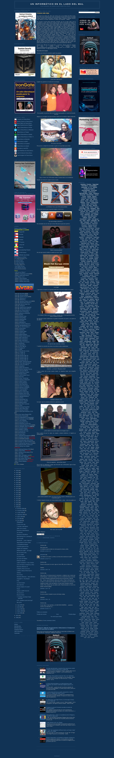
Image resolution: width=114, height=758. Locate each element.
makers (96, 305)
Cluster (20, 405)
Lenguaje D (91, 578)
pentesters (87, 312)
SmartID (97, 408)
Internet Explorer (90, 228)
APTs (91, 466)
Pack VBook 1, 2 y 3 (19, 276)
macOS (82, 312)
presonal (96, 631)
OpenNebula (96, 590)
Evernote (89, 516)
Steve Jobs (82, 374)
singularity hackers (90, 302)
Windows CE (92, 534)
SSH (98, 343)
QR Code (96, 444)
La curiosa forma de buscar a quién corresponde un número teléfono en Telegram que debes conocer (59, 692)
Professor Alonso (20, 261)
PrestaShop (91, 460)
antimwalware (81, 537)
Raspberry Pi (22, 348)
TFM (89, 503)
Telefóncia (87, 604)
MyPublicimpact (18, 627)
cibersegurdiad (96, 537)
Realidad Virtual (82, 386)
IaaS (81, 521)
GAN (96, 361)
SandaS (97, 445)
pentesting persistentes (93, 543)
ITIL (84, 572)
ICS (91, 406)
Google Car (81, 471)
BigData (90, 226)
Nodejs (86, 459)
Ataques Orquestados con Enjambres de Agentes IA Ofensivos (60, 737)
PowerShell (84, 226)
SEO (86, 314)
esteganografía (88, 296)
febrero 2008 (20, 611)
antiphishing (95, 352)
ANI (83, 548)
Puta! (18, 580)
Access (94, 466)
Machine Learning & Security (25, 369)
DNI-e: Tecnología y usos (24, 455)
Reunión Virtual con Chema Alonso (25, 121)
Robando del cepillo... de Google (24, 550)
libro (96, 246)
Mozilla (96, 442)
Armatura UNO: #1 (24, 360)
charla (82, 303)
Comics (88, 202)
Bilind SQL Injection (87, 554)
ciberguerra (95, 269)
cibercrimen (82, 228)
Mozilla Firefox (93, 323)
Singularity (90, 501)
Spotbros (85, 602)
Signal (86, 501)
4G (81, 404)
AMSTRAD (93, 349)
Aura (92, 214)
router (98, 483)
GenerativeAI (83, 219)
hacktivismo (95, 311)
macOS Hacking (23, 390)
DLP (96, 404)
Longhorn (97, 522)
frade (82, 620)
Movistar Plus (92, 300)
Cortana (82, 454)
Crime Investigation (23, 388)
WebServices (83, 504)
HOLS (85, 492)
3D (96, 376)
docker (96, 278)
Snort (90, 601)
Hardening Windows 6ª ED (24, 449)
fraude (95, 226)
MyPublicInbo (95, 584)
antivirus (82, 338)
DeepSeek (86, 309)
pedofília (91, 628)
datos (81, 302)
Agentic (93, 293)
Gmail (94, 247)
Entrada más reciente (41, 614)
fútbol (96, 412)
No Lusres (94, 587)
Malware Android (23, 402)
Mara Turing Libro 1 (23, 340)
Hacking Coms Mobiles (24, 446)
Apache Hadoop (90, 436)
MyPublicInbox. (89, 586)
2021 (17, 480)
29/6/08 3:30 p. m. (45, 569)
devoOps (96, 539)
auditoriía (87, 613)
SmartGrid (81, 601)
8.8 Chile (20, 234)
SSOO (86, 531)
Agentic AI (96, 321)
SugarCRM (96, 602)
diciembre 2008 (20, 508)
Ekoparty (20, 239)
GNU (85, 406)
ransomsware (93, 483)
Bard (93, 324)
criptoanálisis (92, 338)
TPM (83, 604)
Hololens (80, 571)
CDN (93, 486)
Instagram (85, 300)
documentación (83, 311)
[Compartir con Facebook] (42, 534)
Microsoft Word (87, 442)
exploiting (91, 246)
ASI (92, 548)
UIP (84, 605)
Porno (92, 427)
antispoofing (96, 420)
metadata (91, 258)
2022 (17, 478)
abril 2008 (19, 607)
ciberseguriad (96, 613)
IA (91, 187)
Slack (94, 501)
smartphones (85, 484)
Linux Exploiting (22, 420)
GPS (85, 256)
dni (95, 480)
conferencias (91, 192)
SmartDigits (96, 599)
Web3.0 (97, 462)
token (91, 284)
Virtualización (83, 420)
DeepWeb (85, 377)
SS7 (82, 500)
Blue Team (96, 344)
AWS (82, 395)
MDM (81, 441)
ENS (98, 341)
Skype (87, 358)
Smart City (92, 408)
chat (97, 320)
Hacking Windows (23, 382)
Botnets (87, 290)
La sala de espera (21, 582)
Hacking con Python (23, 410)
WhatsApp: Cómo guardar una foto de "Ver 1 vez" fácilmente (60, 675)
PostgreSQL (85, 460)
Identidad (91, 201)
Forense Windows (23, 461)
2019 (17, 484)
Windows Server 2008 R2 (90, 536)
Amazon (91, 273)
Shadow (81, 501)
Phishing (82, 231)
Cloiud (90, 557)
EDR (92, 438)
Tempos (87, 207)
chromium (97, 506)
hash (92, 481)
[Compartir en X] (40, 534)
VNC (85, 534)
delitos (93, 433)
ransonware (87, 545)
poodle (92, 631)
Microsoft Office (89, 336)
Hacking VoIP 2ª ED (23, 431)
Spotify (88, 332)
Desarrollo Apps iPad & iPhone (26, 440)
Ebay (85, 516)
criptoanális (85, 614)
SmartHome (95, 285)
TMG (80, 604)
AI (88, 187)
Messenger (82, 362)
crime (93, 480)
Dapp (81, 489)
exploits (82, 279)
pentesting (84, 187)
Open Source (85, 240)
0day (86, 333)
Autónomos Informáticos (22, 534)
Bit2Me (82, 294)
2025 (17, 472)
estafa (95, 616)
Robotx (97, 595)
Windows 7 (82, 237)
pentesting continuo (90, 421)
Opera (90, 373)
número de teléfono (86, 483)
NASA (86, 587)
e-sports (88, 394)
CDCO (82, 438)
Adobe (85, 395)
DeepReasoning (83, 398)
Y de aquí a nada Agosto (22, 526)
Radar (86, 595)
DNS (91, 247)
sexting (83, 361)
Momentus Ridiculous (94, 350)
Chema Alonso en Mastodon (23, 139)
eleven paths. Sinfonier (86, 616)
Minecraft (82, 584)
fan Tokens (92, 282)
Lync (97, 580)
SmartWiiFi (86, 601)
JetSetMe (84, 577)
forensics (89, 324)
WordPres (91, 611)
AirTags (95, 512)
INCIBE (89, 519)
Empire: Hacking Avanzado (25, 361)
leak (82, 267)
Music (97, 406)
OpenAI (95, 261)
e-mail (96, 211)
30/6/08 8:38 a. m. (45, 599)
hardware (88, 231)
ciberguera (87, 507)
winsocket (92, 637)
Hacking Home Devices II (25, 302)
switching (86, 466)
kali (80, 266)
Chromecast (92, 515)
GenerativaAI (82, 566)
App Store (84, 389)
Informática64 (85, 330)
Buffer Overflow (86, 415)
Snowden (93, 601)
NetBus (90, 587)
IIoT (98, 571)
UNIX (83, 447)
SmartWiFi (82, 326)
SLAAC (86, 429)
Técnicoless (83, 278)
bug (81, 220)
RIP (83, 595)
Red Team (21, 376)
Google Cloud (86, 350)
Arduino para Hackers (24, 367)
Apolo (90, 513)
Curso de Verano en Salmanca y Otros (25, 564)
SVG (87, 598)
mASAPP (92, 448)
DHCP (97, 487)
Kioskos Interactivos (94, 439)
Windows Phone (90, 401)
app (81, 353)
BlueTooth (96, 273)
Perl (97, 459)
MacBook (86, 391)
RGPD (80, 595)
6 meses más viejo (21, 524)
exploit (91, 240)
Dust (84, 318)
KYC (80, 522)
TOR (92, 294)
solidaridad (92, 545)
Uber (92, 503)
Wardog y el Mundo (23, 429)
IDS (92, 398)
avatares (97, 401)
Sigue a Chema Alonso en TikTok (24, 127)
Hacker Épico (22, 434)
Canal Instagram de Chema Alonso (25, 155)
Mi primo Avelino (20, 594)
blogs (81, 249)
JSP (84, 457)
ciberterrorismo (83, 388)
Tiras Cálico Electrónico (25, 363)
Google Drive (87, 471)
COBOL (83, 515)
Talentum (92, 281)
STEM (84, 598)
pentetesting (83, 631)
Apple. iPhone (96, 551)
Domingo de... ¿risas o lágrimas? (24, 540)
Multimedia (87, 379)
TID (80, 299)
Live (87, 474)
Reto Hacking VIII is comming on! (24, 536)
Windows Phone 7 (91, 610)
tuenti (97, 338)
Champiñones (20, 522)
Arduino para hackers (24, 275)
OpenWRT (82, 592)
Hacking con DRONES (24, 387)
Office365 (95, 346)
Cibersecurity (95, 453)
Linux (96, 201)
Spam (84, 220)
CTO (91, 453)
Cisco (91, 415)
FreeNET (96, 516)
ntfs (88, 628)
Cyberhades (17, 633)
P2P (96, 324)
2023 (17, 476)
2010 (17, 502)
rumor (87, 634)
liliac (82, 543)
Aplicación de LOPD (23, 459)
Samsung (87, 418)
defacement (88, 433)
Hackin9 (84, 472)
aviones (83, 480)
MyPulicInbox (82, 587)
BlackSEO (93, 315)
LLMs (88, 208)
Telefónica (96, 193)
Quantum (87, 272)
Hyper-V (89, 492)
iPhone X (95, 542)
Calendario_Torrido (84, 317)
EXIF (82, 516)
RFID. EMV (94, 593)
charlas (89, 196)
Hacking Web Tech (23, 399)
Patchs (94, 459)
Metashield (81, 336)
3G (88, 333)
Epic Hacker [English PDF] (25, 414)
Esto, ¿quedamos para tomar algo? (25, 600)
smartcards (85, 512)
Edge (97, 371)
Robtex (97, 498)
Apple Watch (82, 468)
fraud (94, 540)
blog (96, 243)
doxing (80, 349)
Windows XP (89, 269)
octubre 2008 (20, 512)
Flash (93, 516)
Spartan (81, 602)
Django (96, 489)
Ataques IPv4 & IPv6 (24, 279)
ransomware (88, 306)
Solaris (97, 601)
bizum (89, 506)
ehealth (85, 382)
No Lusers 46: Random (22, 558)
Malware (94, 196)
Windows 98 (96, 608)
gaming (91, 275)
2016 (17, 490)
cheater (92, 506)
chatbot (95, 294)
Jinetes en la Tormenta (24, 342)
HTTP (81, 275)
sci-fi (97, 353)
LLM (91, 199)
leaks (89, 382)
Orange (96, 475)
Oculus (90, 589)
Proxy (90, 288)
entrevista (86, 376)
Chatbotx (85, 557)
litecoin (95, 465)
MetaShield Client (91, 441)
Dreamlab (20, 237)
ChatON (81, 557)
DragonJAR (21, 231)
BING (97, 241)
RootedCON (90, 477)
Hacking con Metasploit (24, 379)
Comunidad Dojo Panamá (24, 250)
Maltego (95, 474)
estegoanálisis (92, 376)
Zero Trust (92, 478)
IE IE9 (95, 240)
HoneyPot (87, 439)
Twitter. (97, 604)
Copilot (89, 438)
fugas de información (84, 287)
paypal (97, 433)
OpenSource (82, 332)
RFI (83, 408)
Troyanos (93, 276)
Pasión (18, 588)
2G (95, 435)
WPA (81, 478)
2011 (17, 500)
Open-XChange (86, 590)
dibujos (82, 296)
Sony (85, 462)
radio (96, 279)
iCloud (85, 448)
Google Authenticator (84, 356)
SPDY (92, 596)
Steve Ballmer (90, 602)
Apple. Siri (91, 551)
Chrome (96, 275)
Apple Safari (90, 389)
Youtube (82, 238)
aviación (96, 478)
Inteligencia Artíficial (90, 574)
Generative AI (83, 241)
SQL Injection (95, 219)
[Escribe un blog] (39, 534)
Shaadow (97, 500)
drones (84, 349)
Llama (96, 291)
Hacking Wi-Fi (22, 345)
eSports (92, 509)
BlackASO (86, 486)
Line (88, 522)
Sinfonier (90, 320)
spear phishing (83, 355)
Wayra (95, 267)
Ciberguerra (22, 305)
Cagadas (93, 468)
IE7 (95, 398)
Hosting (88, 472)
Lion (94, 406)
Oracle (81, 263)
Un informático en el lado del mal (57, 4)
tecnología (88, 361)
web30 (92, 435)
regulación (82, 435)
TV (89, 392)
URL (87, 605)
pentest (83, 199)
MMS (86, 581)
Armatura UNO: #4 (24, 355)
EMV (98, 469)
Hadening (92, 569)
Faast (80, 273)
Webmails (83, 324)
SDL (95, 530)
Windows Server (84, 234)
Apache (88, 244)
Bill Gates (95, 423)
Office (84, 281)
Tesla (80, 447)
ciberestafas (90, 278)
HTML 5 (97, 456)
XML (82, 463)
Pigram (80, 460)
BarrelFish (81, 554)
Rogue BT (86, 530)
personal (82, 211)
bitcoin (91, 234)
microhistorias (95, 270)
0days (94, 414)
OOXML (90, 285)
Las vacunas (20, 532)
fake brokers (90, 540)
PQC (94, 362)
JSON (94, 472)
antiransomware (88, 364)
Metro (97, 583)
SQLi (86, 320)
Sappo (90, 429)
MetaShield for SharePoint (85, 583)
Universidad (82, 208)
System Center (84, 503)
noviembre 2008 (21, 510)
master (96, 403)
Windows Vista (87, 232)
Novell (88, 427)
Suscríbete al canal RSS (22, 148)
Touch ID (96, 533)
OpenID (91, 590)
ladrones (91, 465)
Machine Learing (95, 581)
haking (98, 540)
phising (80, 512)
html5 (92, 394)
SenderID (87, 408)
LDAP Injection (84, 288)
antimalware (91, 255)
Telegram (86, 275)
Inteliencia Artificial (82, 574)
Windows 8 (85, 266)
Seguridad (96, 368)
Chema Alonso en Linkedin (23, 146)
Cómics (82, 213)
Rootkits (86, 400)
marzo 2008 (20, 609)
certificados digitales (87, 359)
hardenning (82, 623)
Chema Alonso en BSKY (22, 141)
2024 (17, 474)
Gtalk (82, 492)
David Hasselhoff (91, 371)
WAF (96, 392)
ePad (98, 614)
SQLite (91, 368)
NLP (91, 525)
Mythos (88, 444)
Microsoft (84, 216)
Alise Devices (85, 513)
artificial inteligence (83, 506)
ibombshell (92, 403)
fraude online (92, 266)
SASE (81, 596)
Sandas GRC (96, 460)
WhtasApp (91, 608)
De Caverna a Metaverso (24, 323)
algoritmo (93, 374)
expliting (86, 619)
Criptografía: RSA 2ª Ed (24, 426)
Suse (97, 501)
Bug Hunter (22, 293)
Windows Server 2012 (24, 437)
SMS (97, 252)
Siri (94, 320)
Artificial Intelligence (92, 198)
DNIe (97, 355)
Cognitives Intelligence (84, 426)
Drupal (97, 426)
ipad (86, 238)
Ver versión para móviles (56, 616)
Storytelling (21, 320)
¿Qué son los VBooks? (20, 272)
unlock (85, 637)
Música (95, 222)
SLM (92, 386)
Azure (97, 293)
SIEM (85, 596)
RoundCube (91, 530)
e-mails (82, 333)
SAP (80, 500)
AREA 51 (20, 247)
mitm (91, 222)
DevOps (86, 340)
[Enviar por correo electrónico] (37, 534)
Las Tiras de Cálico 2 (24, 326)
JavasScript (97, 575)
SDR (94, 477)
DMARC (86, 454)
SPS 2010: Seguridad (23, 456)
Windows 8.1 (85, 370)
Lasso (97, 472)
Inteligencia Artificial (89, 189)
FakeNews (95, 296)
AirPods (84, 436)
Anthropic (89, 451)
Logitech (86, 580)
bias (84, 344)
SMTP (83, 418)
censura (89, 432)
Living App (85, 273)
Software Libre (83, 255)
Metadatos (93, 208)
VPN (94, 309)
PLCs (80, 408)
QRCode (86, 498)
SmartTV (90, 267)
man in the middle (87, 510)
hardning (86, 623)
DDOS (80, 377)
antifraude (97, 447)
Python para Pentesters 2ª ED (26, 411)
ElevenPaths (90, 195)
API (94, 314)
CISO (98, 349)
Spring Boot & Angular (24, 372)
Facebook (87, 213)
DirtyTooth (83, 346)
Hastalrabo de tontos (94, 356)
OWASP (92, 379)
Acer (94, 548)
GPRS (96, 255)
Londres (90, 580)
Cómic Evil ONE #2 (24, 364)
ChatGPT (91, 211)
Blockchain (95, 223)
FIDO (81, 563)
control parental (83, 371)
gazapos (86, 622)
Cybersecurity (91, 329)
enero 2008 (19, 613)
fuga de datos (95, 249)
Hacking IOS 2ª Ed (23, 422)
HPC (81, 569)
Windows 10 (95, 250)
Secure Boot (92, 500)
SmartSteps (90, 531)
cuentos (89, 353)
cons (82, 253)
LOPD (87, 308)
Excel (91, 287)
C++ (98, 554)
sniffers (81, 341)
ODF (97, 302)
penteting (97, 510)
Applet (87, 468)
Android (83, 204)
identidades (96, 625)
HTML (82, 320)
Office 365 (87, 352)
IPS (92, 519)
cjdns (81, 539)
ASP (81, 436)
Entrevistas (87, 210)
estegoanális (84, 540)
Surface (81, 533)
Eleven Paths (93, 204)
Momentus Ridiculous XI (22, 566)
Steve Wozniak (92, 400)
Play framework (92, 527)
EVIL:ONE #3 (23, 346)
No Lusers (89, 205)
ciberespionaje (84, 246)
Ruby (94, 343)
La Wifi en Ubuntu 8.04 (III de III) (24, 570)
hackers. (91, 622)
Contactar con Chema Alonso (23, 119)
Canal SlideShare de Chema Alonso (25, 150)
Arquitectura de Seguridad (25, 307)
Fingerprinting (94, 202)
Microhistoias (96, 524)
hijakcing (90, 623)
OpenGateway (84, 347)
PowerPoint (81, 498)
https (86, 279)
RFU (97, 593)
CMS (87, 397)
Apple (87, 204)
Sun (91, 352)
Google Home (91, 367)
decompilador (91, 539)
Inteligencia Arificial (86, 521)
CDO (81, 309)
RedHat (88, 386)
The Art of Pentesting (24, 311)
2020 (17, 482)
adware (84, 299)
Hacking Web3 (22, 317)
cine (88, 299)
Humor (96, 195)
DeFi (98, 365)
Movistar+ (96, 297)
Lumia (95, 580)
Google (85, 192)
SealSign (81, 380)
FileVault (88, 563)
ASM (84, 404)
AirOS (97, 548)
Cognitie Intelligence (87, 469)
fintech (90, 619)
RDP (84, 358)
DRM (96, 515)
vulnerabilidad (96, 484)
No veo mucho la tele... (22, 552)
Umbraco (90, 605)
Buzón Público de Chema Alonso (24, 123)
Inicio (57, 614)
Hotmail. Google (86, 571)
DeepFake (92, 426)
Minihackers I (23, 299)
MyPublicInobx (83, 525)
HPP (80, 472)
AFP (89, 512)
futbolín (83, 622)
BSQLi (86, 365)
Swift (85, 533)
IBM (90, 317)
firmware (93, 619)
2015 (17, 492)
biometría (87, 282)
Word (97, 536)
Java (81, 281)
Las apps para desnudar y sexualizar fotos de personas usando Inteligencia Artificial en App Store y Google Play (60, 669)
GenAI (86, 201)
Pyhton (85, 477)
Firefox (87, 247)
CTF (86, 438)
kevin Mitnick (90, 388)
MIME (84, 581)
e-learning (87, 509)
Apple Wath (86, 551)
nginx (80, 483)
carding (84, 432)
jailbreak (82, 258)
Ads (80, 389)
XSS (89, 238)
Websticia (88, 374)
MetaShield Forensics (84, 475)
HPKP (94, 518)
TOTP (81, 305)
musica (93, 510)
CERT (80, 515)
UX (86, 447)
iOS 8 (98, 623)
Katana (88, 577)
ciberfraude (82, 507)
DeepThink (92, 489)
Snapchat (81, 462)
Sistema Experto (84, 599)
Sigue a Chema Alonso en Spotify (24, 134)
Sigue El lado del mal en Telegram (24, 125)
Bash (81, 453)
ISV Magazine (96, 519)
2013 (17, 496)
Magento (85, 441)
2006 (17, 617)
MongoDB (82, 459)
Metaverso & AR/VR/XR (24, 313)
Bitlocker (96, 436)
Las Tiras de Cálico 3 (24, 310)
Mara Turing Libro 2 (23, 339)
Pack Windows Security (20, 267)
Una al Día (21, 453)
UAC (83, 282)
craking (80, 614)
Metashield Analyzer (88, 495)
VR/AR (93, 317)
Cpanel (88, 487)
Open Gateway (92, 330)
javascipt (96, 481)
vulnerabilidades (87, 341)
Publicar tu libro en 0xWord (20, 228)
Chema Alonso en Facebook (23, 143)
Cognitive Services (92, 225)
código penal (85, 539)
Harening (96, 569)
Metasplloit (93, 583)
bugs (97, 231)
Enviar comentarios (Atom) (49, 620)
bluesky (92, 613)
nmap (80, 414)
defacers (92, 507)
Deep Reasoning (83, 367)
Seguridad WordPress (24, 396)
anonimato (88, 293)
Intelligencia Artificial (86, 575)
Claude (97, 282)
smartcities (89, 414)
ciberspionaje (83, 412)
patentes (84, 414)
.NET (81, 256)
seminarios (81, 451)
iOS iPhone (83, 625)
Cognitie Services (95, 557)
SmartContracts (95, 263)
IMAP (86, 519)
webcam (91, 318)
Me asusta (19, 602)
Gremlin (84, 427)
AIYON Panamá (22, 252)
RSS (87, 318)
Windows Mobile (82, 401)
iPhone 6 (81, 510)
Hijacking (92, 291)
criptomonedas (90, 235)
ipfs (98, 542)
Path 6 (81, 477)
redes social (83, 634)
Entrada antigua (72, 614)
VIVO (89, 447)
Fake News (82, 284)
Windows (82, 202)
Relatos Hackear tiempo (24, 335)
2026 (17, 470)
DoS (89, 398)
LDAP (87, 284)
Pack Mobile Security (20, 266)
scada (88, 349)
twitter (89, 219)
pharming (82, 545)
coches (97, 380)
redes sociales (94, 253)
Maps (92, 457)
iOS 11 (94, 623)
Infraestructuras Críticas (24, 394)
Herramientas (95, 232)
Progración (82, 593)
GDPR (87, 346)
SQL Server (87, 263)
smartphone (86, 291)
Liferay (95, 578)
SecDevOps (95, 373)
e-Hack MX (21, 244)
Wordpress (83, 260)
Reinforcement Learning (94, 528)
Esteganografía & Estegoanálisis (26, 417)
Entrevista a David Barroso (23, 530)
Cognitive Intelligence (86, 223)
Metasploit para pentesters (27, 435)
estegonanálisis (83, 481)
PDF (93, 288)
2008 (17, 506)
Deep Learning (86, 229)
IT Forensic (21, 242)
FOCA (91, 207)
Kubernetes (21, 329)
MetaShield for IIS (90, 524)
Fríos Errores (20, 574)
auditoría (85, 217)
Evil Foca (87, 294)
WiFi (93, 229)
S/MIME (86, 445)
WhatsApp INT (22, 322)
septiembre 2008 (21, 514)
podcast (85, 249)
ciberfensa (91, 537)
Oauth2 (82, 352)
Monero (95, 457)
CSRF (92, 361)
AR (85, 548)
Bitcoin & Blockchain (24, 391)
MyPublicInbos (83, 586)
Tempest (86, 380)
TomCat (92, 533)
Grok (98, 471)
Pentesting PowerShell (24, 406)
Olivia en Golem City (25, 304)
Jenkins (80, 577)
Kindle (92, 577)
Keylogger (84, 522)
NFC (91, 346)
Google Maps (82, 417)
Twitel (87, 326)
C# (89, 468)
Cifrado (81, 232)
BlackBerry (83, 424)
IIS (87, 256)
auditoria (86, 537)
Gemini (82, 250)
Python (90, 217)
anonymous (94, 411)
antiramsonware (82, 613)
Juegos (89, 241)
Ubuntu (92, 264)
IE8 (91, 472)
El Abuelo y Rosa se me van (23, 568)
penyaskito (42, 554)
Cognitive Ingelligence (93, 424)
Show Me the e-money (24, 351)
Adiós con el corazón (21, 528)
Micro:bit (94, 495)
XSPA (91, 420)
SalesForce (87, 500)
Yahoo (85, 329)
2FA (96, 235)
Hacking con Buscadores (24, 452)
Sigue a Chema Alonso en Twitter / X (25, 136)
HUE (97, 518)
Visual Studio (92, 380)
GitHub (84, 327)
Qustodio (84, 528)
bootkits (81, 448)
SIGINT (88, 596)
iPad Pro (87, 625)
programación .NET (84, 321)
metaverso (91, 279)
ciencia (81, 433)
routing (81, 484)
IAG (82, 457)
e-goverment (90, 305)
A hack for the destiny (24, 385)
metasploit (86, 222)
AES (85, 451)
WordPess (87, 611)
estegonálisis (83, 617)
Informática (88, 572)
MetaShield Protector (88, 297)
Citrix (97, 272)
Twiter (94, 604)
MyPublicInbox (17, 626)
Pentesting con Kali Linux (25, 423)
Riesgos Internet (23, 373)
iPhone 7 (90, 542)
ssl (84, 290)
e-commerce (95, 340)
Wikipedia (92, 447)
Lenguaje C (83, 474)
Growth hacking (87, 456)
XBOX (92, 332)
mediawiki (82, 628)
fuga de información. (87, 620)
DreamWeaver (89, 560)
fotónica (88, 481)
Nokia (94, 525)
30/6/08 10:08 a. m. (45, 608)
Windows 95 (85, 478)
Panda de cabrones (21, 560)
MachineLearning (82, 524)
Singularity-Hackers (18, 629)
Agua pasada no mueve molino (24, 542)
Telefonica (81, 430)
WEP (88, 534)
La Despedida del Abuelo (22, 544)
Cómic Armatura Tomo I (24, 375)
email (93, 412)
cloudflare (95, 260)
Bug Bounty (21, 343)
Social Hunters (22, 328)
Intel (94, 385)
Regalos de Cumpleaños (22, 548)
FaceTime (95, 454)
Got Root (21, 397)
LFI (97, 398)
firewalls (87, 465)
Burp (97, 513)
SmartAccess (90, 599)
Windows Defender (83, 610)
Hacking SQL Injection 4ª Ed (25, 443)
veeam (88, 637)
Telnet (91, 604)
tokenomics (82, 244)
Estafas (96, 214)
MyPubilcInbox (83, 444)
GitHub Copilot (89, 385)
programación (89, 237)
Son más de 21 (20, 592)
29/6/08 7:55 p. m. (45, 588)
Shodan (91, 256)
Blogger (94, 341)
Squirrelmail (95, 531)
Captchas (92, 333)
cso (84, 433)
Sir (98, 598)
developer (93, 272)
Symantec (88, 533)
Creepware (92, 487)
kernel (98, 359)
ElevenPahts (96, 389)
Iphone (82, 201)
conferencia (83, 270)
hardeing (95, 622)
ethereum (90, 311)
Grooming (82, 439)
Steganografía (96, 429)
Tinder (86, 430)
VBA (94, 605)
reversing (90, 314)
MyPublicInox (95, 586)
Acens (98, 466)
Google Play (89, 261)
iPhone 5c (86, 542)
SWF (90, 598)
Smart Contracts (92, 358)
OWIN (87, 589)
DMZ (96, 397)
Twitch (83, 534)
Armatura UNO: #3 (24, 357)
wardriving (88, 435)
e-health (81, 382)
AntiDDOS (90, 395)
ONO (98, 587)
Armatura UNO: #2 (24, 358)
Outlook (96, 379)
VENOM (97, 605)
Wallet (93, 430)
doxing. (95, 614)
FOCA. (84, 563)
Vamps (93, 462)
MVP (94, 377)
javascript (82, 269)
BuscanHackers (86, 453)
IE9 (81, 373)
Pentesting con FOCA (24, 419)
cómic (90, 309)
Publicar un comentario (42, 612)
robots (81, 290)
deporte (82, 403)
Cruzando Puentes (21, 556)
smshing (91, 484)
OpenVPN (90, 459)
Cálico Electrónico (20, 263)
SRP (94, 596)
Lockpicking (92, 522)
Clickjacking (91, 397)
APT (94, 284)
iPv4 (97, 266)
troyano (91, 321)
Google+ (81, 456)
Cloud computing (95, 244)
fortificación (87, 253)
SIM (88, 368)
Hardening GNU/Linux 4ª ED (25, 425)
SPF (89, 347)
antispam (97, 332)
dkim (96, 347)
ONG (85, 368)
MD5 (81, 581)
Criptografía (94, 220)
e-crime (97, 264)
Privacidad (94, 190)
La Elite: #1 (22, 352)
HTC (83, 569)
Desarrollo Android (23, 428)
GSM (83, 323)
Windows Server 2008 (93, 409)
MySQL (96, 258)
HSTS (87, 417)
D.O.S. (89, 365)
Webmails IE (86, 608)
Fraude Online (22, 450)
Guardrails (93, 456)
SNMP (90, 445)
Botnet (93, 306)
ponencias (88, 631)
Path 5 (90, 343)
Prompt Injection (86, 276)
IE (97, 492)
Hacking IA (22, 295)
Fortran (97, 563)
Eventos (52, 537)
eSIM (80, 540)
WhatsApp (87, 214)
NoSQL (92, 444)
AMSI (92, 512)
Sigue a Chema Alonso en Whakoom (25, 129)
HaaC (88, 406)
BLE (94, 355)
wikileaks (96, 318)
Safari (86, 392)
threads (96, 545)
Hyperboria (94, 492)
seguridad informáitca (94, 450)
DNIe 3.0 (91, 454)
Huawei (91, 571)
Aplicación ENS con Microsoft (25, 444)
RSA (90, 340)
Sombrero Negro (22, 331)
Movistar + (92, 252)
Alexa (88, 315)
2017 (17, 488)
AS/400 (89, 548)
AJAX (81, 548)
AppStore (94, 451)
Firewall (81, 297)
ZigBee (95, 611)
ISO (82, 572)
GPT (89, 249)
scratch (96, 421)
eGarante (83, 465)
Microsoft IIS (91, 475)
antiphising (96, 504)
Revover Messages (91, 595)
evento (94, 359)
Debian (81, 340)
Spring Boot (21, 366)
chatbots (85, 353)
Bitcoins (92, 243)
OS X (87, 373)
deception (95, 463)
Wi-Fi (88, 420)
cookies (89, 412)
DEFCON (94, 365)
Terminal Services (95, 290)
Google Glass (93, 471)
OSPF (81, 589)
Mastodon (81, 400)
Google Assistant (89, 518)
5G (97, 435)
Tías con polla (20, 538)
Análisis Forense (23, 381)
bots (96, 288)
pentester (82, 306)
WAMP (82, 607)
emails (92, 616)
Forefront (90, 377)
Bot (92, 382)
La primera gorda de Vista (22, 546)
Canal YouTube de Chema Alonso (24, 153)
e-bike (96, 507)
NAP (88, 525)
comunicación (88, 480)
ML (88, 327)
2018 (17, 486)
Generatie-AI (82, 518)
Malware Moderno (23, 334)
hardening (83, 198)
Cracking (96, 256)
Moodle (92, 442)
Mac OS (90, 581)
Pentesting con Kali (24, 273)
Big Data (21, 314)
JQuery (92, 575)
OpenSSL (91, 391)
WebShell (81, 608)
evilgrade (96, 509)
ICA (95, 417)
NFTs (97, 300)
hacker (91, 326)
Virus (81, 370)
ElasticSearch (95, 560)
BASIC (86, 423)
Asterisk (93, 513)
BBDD (98, 451)
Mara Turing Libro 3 (23, 337)
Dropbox (81, 406)
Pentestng (87, 527)
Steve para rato (20, 584)
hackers (95, 199)
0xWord (16, 624)
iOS (87, 211)
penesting (96, 628)
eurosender (88, 617)
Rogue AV (81, 530)
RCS (88, 528)
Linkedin (87, 323)
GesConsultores (89, 566)
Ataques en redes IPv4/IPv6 (25, 441)
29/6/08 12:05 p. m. (45, 558)
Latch (87, 199)
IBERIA (95, 571)
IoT (98, 247)
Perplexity (82, 314)
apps (81, 291)
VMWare (95, 503)
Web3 (88, 220)
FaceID (95, 438)
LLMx (87, 578)
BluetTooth (94, 554)
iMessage (82, 421)
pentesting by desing (84, 450)
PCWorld (81, 272)
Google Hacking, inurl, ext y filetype (54, 722)
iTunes (91, 625)
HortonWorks (81, 519)
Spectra (96, 207)
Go (81, 427)
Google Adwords (95, 566)
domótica (86, 403)
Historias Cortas (22, 316)
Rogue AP (82, 445)
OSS (84, 589)
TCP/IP (97, 400)
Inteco (96, 572)
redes (94, 217)
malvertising (81, 466)
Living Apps (88, 250)
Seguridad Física (85, 243)
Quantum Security (24, 296)
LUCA (81, 214)
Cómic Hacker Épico (23, 408)
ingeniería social (89, 344)
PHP (86, 258)
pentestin (96, 448)
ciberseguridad (86, 190)
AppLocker (81, 551)
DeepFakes (96, 237)
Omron (94, 589)
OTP (81, 358)
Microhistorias (22, 432)
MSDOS (81, 391)
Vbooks (92, 392)
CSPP (80, 350)
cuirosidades (90, 614)
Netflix (87, 362)
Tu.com (91, 327)
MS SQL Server (94, 303)
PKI (95, 391)
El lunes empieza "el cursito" (23, 586)
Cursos (84, 196)
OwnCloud (87, 592)
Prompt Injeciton (88, 593)
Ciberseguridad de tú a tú (24, 325)
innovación (84, 225)
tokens (93, 238)
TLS (81, 409)
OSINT (20, 349)
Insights (92, 572)
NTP (98, 495)
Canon (87, 515)
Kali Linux (96, 287)
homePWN (81, 542)
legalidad (92, 299)
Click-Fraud (96, 415)
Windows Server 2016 (24, 281)
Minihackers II (23, 298)
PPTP (98, 417)
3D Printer (90, 355)
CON (97, 238)
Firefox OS (93, 563)
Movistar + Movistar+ (88, 584)
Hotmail (97, 329)
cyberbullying (82, 394)
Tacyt (88, 281)
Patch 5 (91, 592)
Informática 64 (89, 335)
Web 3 (96, 607)
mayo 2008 (19, 605)
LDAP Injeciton (82, 578)
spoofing (83, 261)
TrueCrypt (89, 462)
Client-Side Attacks (23, 384)
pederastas (86, 543)
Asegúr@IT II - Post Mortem (23, 578)
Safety (93, 598)
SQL (97, 477)
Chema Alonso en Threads (23, 132)
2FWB (83, 423)
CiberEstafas (22, 332)
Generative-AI (94, 213)
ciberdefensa (94, 432)
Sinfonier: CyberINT (23, 400)
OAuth (90, 362)
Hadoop (91, 417)
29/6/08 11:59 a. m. (45, 551)
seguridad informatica (93, 634)
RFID (97, 385)
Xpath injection (86, 463)
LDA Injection (97, 577)
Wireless (81, 264)
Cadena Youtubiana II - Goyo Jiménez (25, 562)
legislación (95, 308)
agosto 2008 (20, 516)
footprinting (87, 303)
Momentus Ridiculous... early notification (26, 576)
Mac (91, 308)
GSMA (84, 385)
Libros (90, 193)
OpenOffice (96, 336)
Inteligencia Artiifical (94, 521)
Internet (83, 205)
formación (82, 195)
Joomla (94, 335)
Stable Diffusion (93, 418)
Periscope (96, 592)
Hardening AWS (22, 319)
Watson (89, 607)
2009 (17, 504)
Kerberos (88, 457)
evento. (93, 617)
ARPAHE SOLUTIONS (23, 255)
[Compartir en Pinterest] (43, 534)
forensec (97, 619)
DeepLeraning (83, 560)
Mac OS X (87, 264)
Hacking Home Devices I (25, 308)
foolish (93, 353)
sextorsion (96, 394)
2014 (17, 494)
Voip (97, 309)
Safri (96, 598)
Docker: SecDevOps (23, 378)
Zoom (91, 463)
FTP (93, 383)
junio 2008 (19, 520)
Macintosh (91, 474)
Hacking (83, 184)
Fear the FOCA (19, 260)
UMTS (89, 430)
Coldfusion (94, 469)
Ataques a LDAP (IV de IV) (23, 590)
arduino (86, 338)
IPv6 (93, 241)
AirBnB (81, 486)
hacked (88, 270)
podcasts (82, 247)
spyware (96, 388)
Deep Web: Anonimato (24, 403)
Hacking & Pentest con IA (25, 301)
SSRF (93, 445)
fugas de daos (94, 620)
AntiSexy (19, 572)
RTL (90, 498)
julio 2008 (19, 518)
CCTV (90, 486)
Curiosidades (46, 537)
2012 (17, 498)
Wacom (86, 607)
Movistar (97, 229)
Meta (84, 373)
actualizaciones (90, 504)
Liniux (83, 580)
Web (93, 607)
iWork (88, 448)
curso (85, 305)
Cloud (86, 267)
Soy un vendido (20, 554)
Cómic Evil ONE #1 (23, 370)
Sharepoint (97, 386)
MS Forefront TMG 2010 (24, 458)
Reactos (93, 498)
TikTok (92, 347)
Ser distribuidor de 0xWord (20, 257)
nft (84, 302)
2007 (17, 615)
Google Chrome (84, 252)
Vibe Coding (85, 409)
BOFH (90, 423)
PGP (87, 343)
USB (81, 344)
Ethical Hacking (23, 278)
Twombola (81, 605)
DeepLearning (94, 312)
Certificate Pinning (90, 404)
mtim (86, 628)
